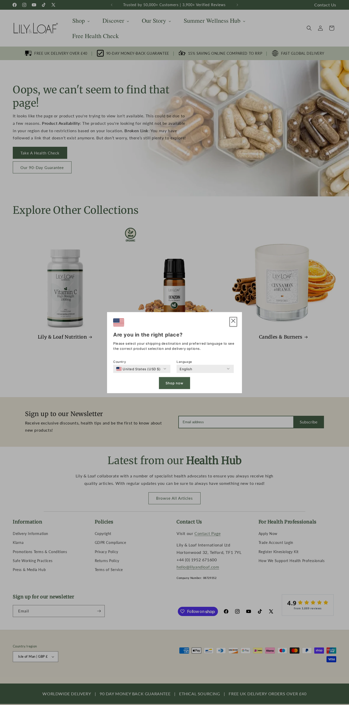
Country (119, 361)
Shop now (174, 383)
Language (184, 361)
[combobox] (138, 368)
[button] (233, 322)
